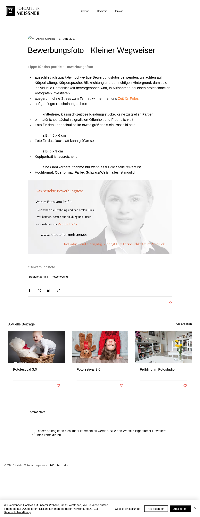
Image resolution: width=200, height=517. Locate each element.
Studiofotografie (38, 276)
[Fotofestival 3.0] (36, 347)
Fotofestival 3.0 (25, 369)
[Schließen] (195, 508)
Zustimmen (180, 509)
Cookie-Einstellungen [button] (128, 509)
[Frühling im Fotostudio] (163, 347)
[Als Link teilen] (58, 290)
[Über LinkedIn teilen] (49, 290)
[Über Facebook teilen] (29, 290)
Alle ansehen (184, 323)
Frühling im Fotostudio (157, 369)
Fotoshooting (60, 276)
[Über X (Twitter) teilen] (39, 290)
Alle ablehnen (156, 509)
